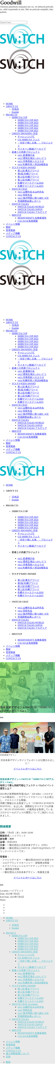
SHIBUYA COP (19, 935)
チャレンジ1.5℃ (26, 955)
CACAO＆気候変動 (28, 1036)
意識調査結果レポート (29, 1016)
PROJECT (11, 933)
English (15, 928)
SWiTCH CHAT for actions (25, 1004)
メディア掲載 (13, 1048)
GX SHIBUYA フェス (29, 958)
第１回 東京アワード (28, 989)
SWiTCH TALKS (20, 1019)
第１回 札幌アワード (28, 995)
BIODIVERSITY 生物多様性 (32, 1033)
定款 (8, 1056)
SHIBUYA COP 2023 (28, 943)
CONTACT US (13, 1050)
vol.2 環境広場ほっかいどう (32, 976)
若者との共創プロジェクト (26, 970)
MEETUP (16, 1030)
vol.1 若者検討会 (26, 973)
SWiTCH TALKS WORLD (31, 1022)
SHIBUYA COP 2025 (28, 938)
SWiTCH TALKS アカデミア (32, 1027)
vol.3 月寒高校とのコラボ (31, 979)
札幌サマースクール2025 (30, 1001)
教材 (8, 1062)
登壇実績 (10, 1044)
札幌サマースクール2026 (30, 998)
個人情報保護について (17, 1053)
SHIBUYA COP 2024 (28, 941)
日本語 (15, 925)
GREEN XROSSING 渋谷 (25, 951)
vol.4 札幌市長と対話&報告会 (33, 982)
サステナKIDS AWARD (24, 986)
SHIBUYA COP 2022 (28, 946)
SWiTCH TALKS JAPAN (30, 1024)
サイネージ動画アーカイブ (32, 967)
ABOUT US (12, 920)
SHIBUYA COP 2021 (28, 949)
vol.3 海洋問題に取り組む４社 (33, 1013)
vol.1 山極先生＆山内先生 (31, 1007)
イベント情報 (13, 1041)
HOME (9, 918)
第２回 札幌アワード (28, 992)
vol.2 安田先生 (25, 1010)
